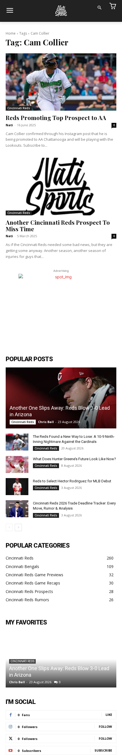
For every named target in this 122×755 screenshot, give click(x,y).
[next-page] (18, 527)
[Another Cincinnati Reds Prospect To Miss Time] (61, 186)
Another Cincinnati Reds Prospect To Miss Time (58, 225)
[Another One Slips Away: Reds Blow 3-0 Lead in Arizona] (61, 397)
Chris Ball (46, 422)
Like (109, 714)
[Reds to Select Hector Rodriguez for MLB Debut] (17, 486)
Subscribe (103, 750)
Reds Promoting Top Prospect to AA (56, 117)
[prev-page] (9, 527)
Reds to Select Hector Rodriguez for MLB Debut (72, 481)
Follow (105, 726)
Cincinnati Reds (18, 108)
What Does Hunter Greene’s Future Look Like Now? (74, 459)
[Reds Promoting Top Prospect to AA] (61, 82)
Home (11, 33)
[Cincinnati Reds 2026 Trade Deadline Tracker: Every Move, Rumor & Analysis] (17, 508)
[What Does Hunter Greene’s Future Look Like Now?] (17, 464)
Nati (9, 125)
